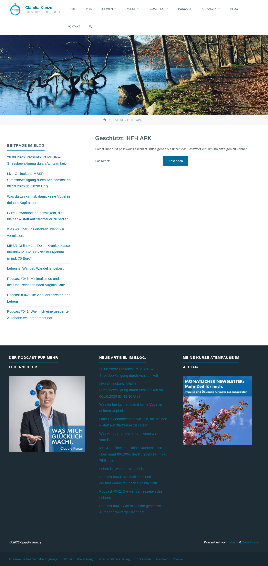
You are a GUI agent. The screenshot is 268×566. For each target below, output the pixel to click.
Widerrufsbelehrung (78, 559)
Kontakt (162, 559)
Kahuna (232, 542)
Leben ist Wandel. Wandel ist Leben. (35, 268)
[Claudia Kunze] (15, 8)
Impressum (143, 559)
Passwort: (103, 161)
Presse (178, 559)
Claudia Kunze (38, 7)
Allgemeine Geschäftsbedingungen (34, 559)
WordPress (250, 542)
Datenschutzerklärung (114, 559)
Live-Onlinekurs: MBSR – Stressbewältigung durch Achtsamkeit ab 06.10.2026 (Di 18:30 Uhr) (39, 180)
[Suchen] (90, 26)
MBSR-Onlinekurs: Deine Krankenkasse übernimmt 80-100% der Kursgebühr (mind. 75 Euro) (38, 252)
